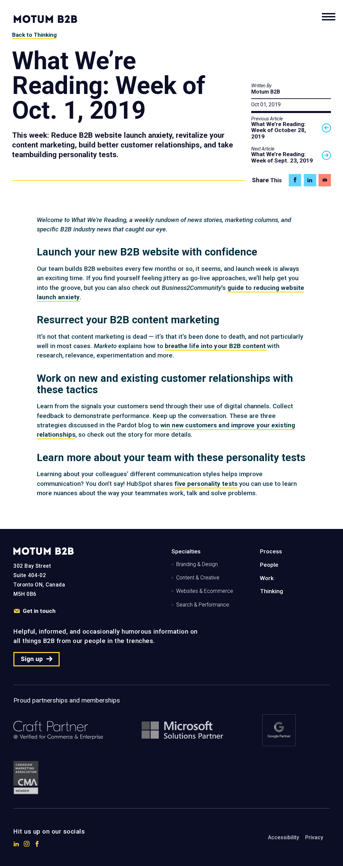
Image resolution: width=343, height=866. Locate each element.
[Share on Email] (325, 180)
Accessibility (283, 838)
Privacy (314, 838)
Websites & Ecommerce (204, 591)
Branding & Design (197, 564)
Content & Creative (197, 578)
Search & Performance (202, 605)
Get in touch (39, 611)
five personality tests (206, 484)
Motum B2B (265, 92)
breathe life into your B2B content (216, 346)
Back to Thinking (34, 34)
